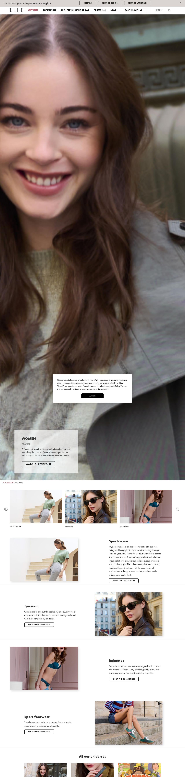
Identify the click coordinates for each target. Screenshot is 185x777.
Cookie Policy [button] (114, 386)
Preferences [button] (102, 389)
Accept (92, 396)
